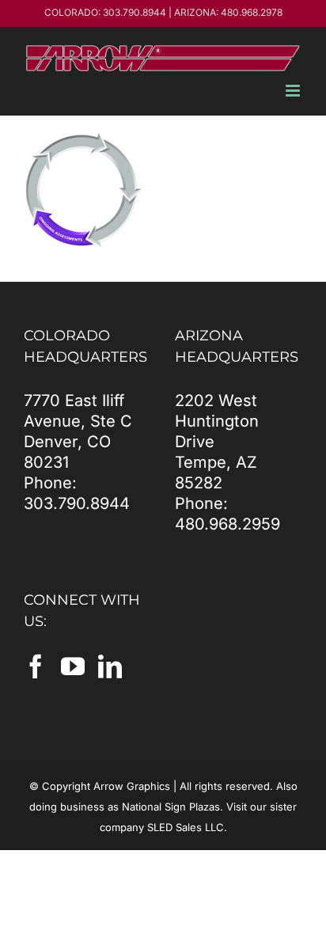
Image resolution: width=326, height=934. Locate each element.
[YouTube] (73, 666)
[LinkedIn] (110, 666)
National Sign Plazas (171, 806)
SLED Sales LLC (185, 827)
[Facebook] (35, 666)
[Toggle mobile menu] (294, 90)
